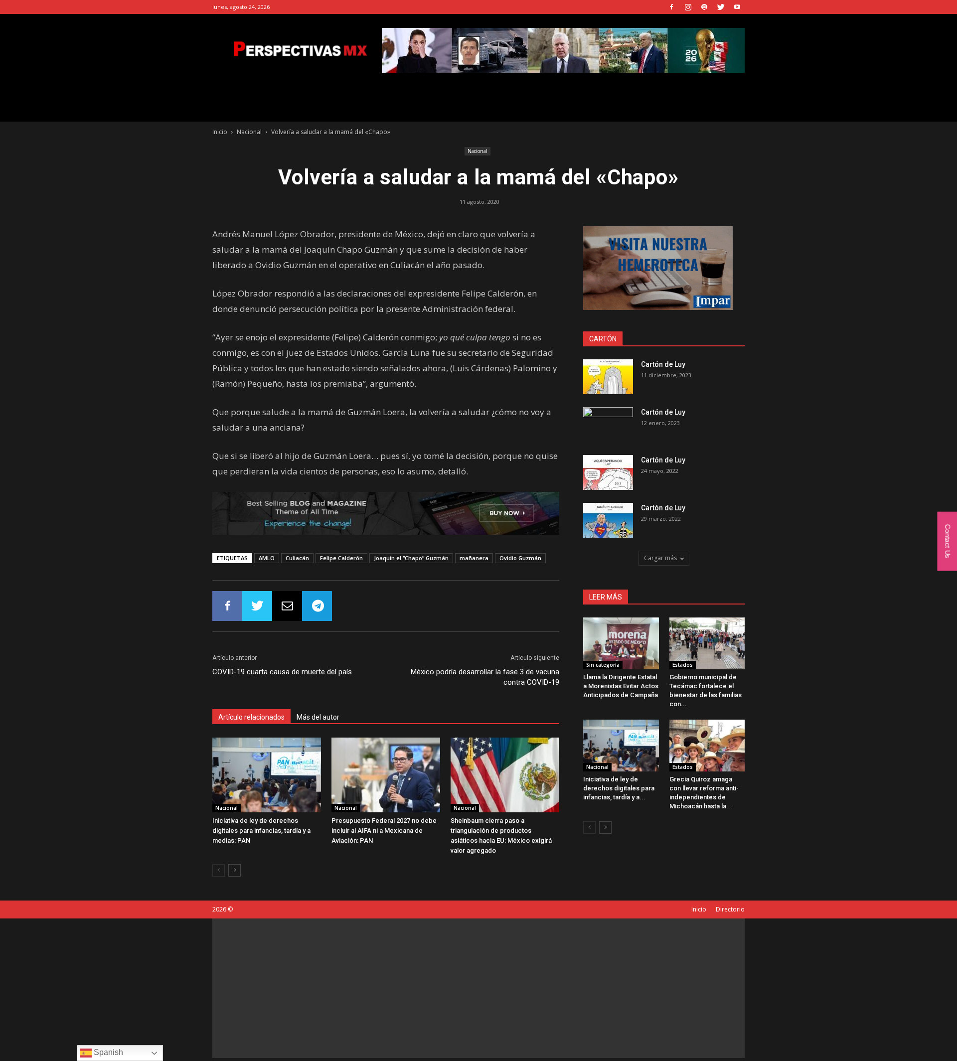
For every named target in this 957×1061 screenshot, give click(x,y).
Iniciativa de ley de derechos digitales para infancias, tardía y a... (618, 788)
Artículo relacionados (251, 717)
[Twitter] (720, 7)
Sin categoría (603, 664)
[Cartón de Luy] (608, 376)
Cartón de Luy (663, 364)
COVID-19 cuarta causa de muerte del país (282, 671)
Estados (682, 664)
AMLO (267, 558)
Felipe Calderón (341, 558)
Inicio (219, 132)
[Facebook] (671, 7)
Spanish (107, 1052)
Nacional (249, 132)
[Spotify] (704, 7)
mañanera (474, 558)
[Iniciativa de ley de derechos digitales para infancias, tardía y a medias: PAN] (266, 775)
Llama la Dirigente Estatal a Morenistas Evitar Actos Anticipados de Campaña (620, 686)
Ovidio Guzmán (520, 558)
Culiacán (297, 558)
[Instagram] (687, 7)
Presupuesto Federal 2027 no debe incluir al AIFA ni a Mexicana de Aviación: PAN (384, 830)
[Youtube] (737, 7)
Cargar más (660, 558)
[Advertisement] (478, 988)
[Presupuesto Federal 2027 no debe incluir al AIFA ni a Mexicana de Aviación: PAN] (385, 775)
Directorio (730, 909)
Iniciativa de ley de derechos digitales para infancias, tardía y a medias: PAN (261, 830)
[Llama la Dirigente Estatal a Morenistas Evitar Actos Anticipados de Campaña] (621, 643)
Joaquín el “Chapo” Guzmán (411, 558)
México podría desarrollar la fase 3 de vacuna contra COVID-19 (485, 677)
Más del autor (318, 717)
